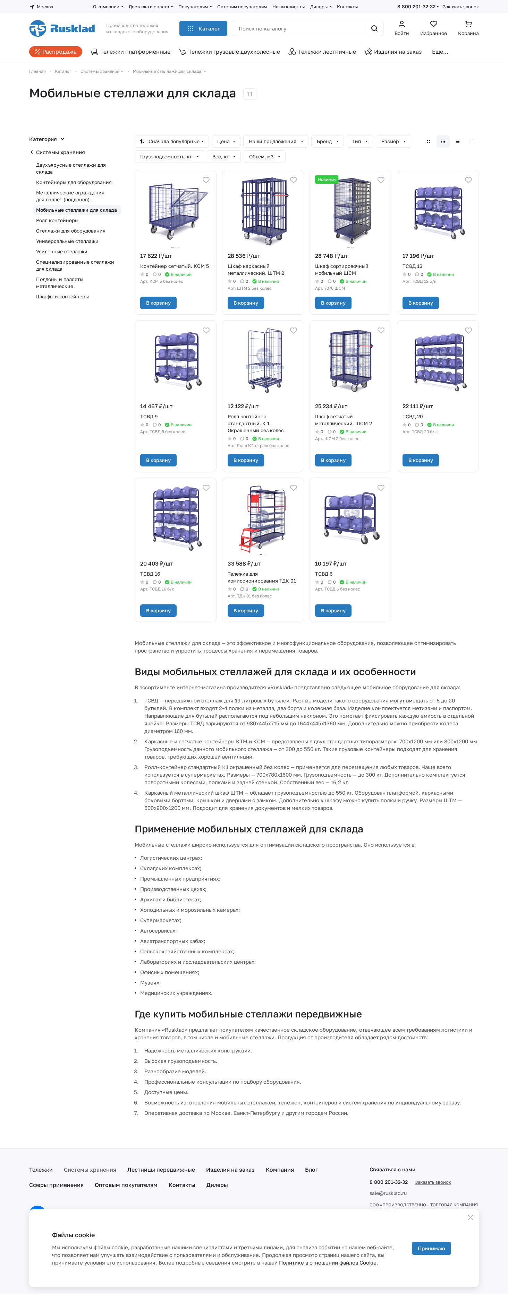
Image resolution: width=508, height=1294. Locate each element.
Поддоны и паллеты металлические (59, 282)
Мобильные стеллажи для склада (76, 210)
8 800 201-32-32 (416, 6)
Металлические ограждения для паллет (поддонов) (70, 196)
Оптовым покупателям (126, 1184)
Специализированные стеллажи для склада (75, 265)
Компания (280, 1169)
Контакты (182, 1184)
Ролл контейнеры (57, 220)
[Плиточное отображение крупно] (428, 141)
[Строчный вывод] (457, 141)
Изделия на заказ (230, 1169)
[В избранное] (206, 180)
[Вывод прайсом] (472, 141)
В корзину (158, 303)
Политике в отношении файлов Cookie (327, 1262)
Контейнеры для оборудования (74, 182)
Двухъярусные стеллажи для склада (71, 168)
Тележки (41, 1169)
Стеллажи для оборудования (70, 231)
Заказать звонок (461, 6)
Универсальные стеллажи (67, 241)
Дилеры (217, 1184)
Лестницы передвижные (161, 1169)
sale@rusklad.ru (388, 1193)
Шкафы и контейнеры (62, 296)
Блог (311, 1169)
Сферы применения (56, 1184)
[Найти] (374, 28)
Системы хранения (60, 152)
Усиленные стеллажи (61, 251)
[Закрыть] (470, 1217)
